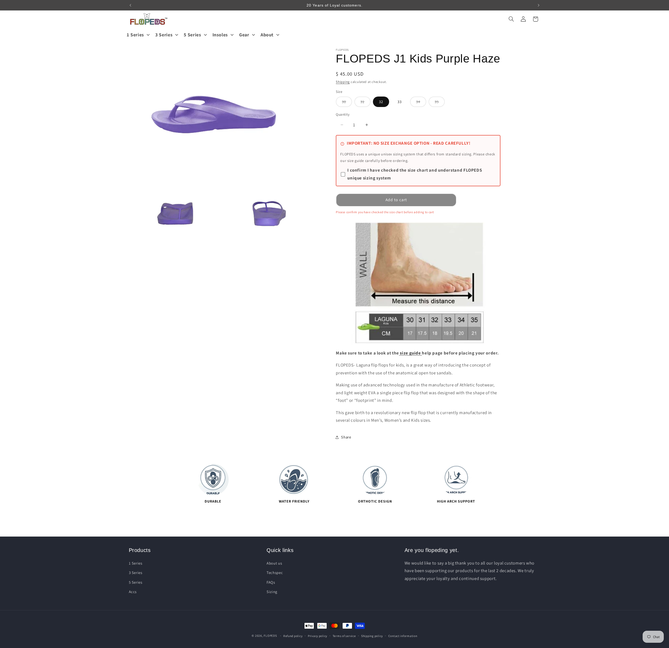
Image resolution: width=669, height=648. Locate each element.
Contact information (402, 636)
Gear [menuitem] (244, 35)
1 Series (135, 562)
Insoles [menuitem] (220, 35)
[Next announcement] (538, 5)
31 (365, 103)
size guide (410, 353)
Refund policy (293, 636)
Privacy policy (317, 636)
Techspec (275, 572)
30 (347, 103)
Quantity (342, 114)
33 (399, 101)
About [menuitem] (267, 35)
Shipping (343, 82)
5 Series (135, 581)
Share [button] (346, 437)
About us (274, 562)
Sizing (272, 591)
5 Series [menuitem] (192, 35)
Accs (133, 591)
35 (440, 103)
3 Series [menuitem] (163, 35)
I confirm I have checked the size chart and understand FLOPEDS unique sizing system (414, 174)
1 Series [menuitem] (135, 35)
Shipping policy (372, 636)
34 (421, 103)
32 (381, 101)
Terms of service (344, 636)
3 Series (135, 572)
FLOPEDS (270, 636)
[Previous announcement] (130, 5)
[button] (511, 19)
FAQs (271, 581)
